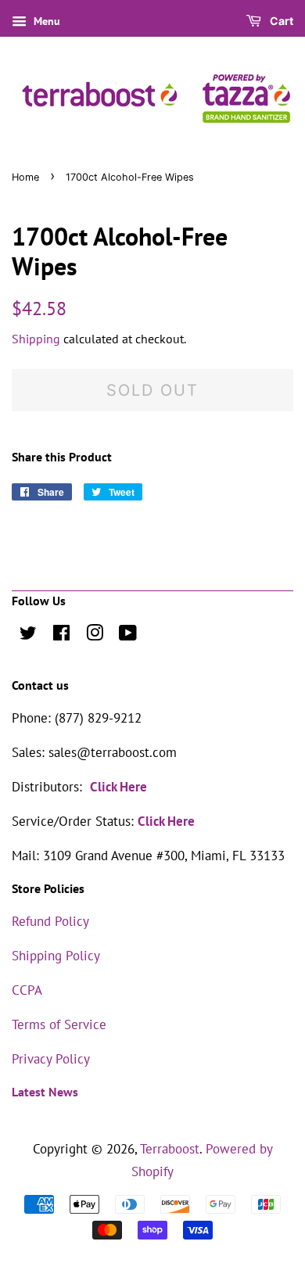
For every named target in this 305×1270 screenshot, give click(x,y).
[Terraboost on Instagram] (94, 635)
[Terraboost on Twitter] (28, 635)
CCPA (27, 990)
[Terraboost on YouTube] (128, 635)
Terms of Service (59, 1024)
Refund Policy (50, 921)
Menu (45, 21)
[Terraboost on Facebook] (61, 635)
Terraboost (169, 1148)
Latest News (45, 1092)
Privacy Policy (51, 1058)
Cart (280, 20)
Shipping (36, 338)
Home (25, 177)
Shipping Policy (56, 955)
